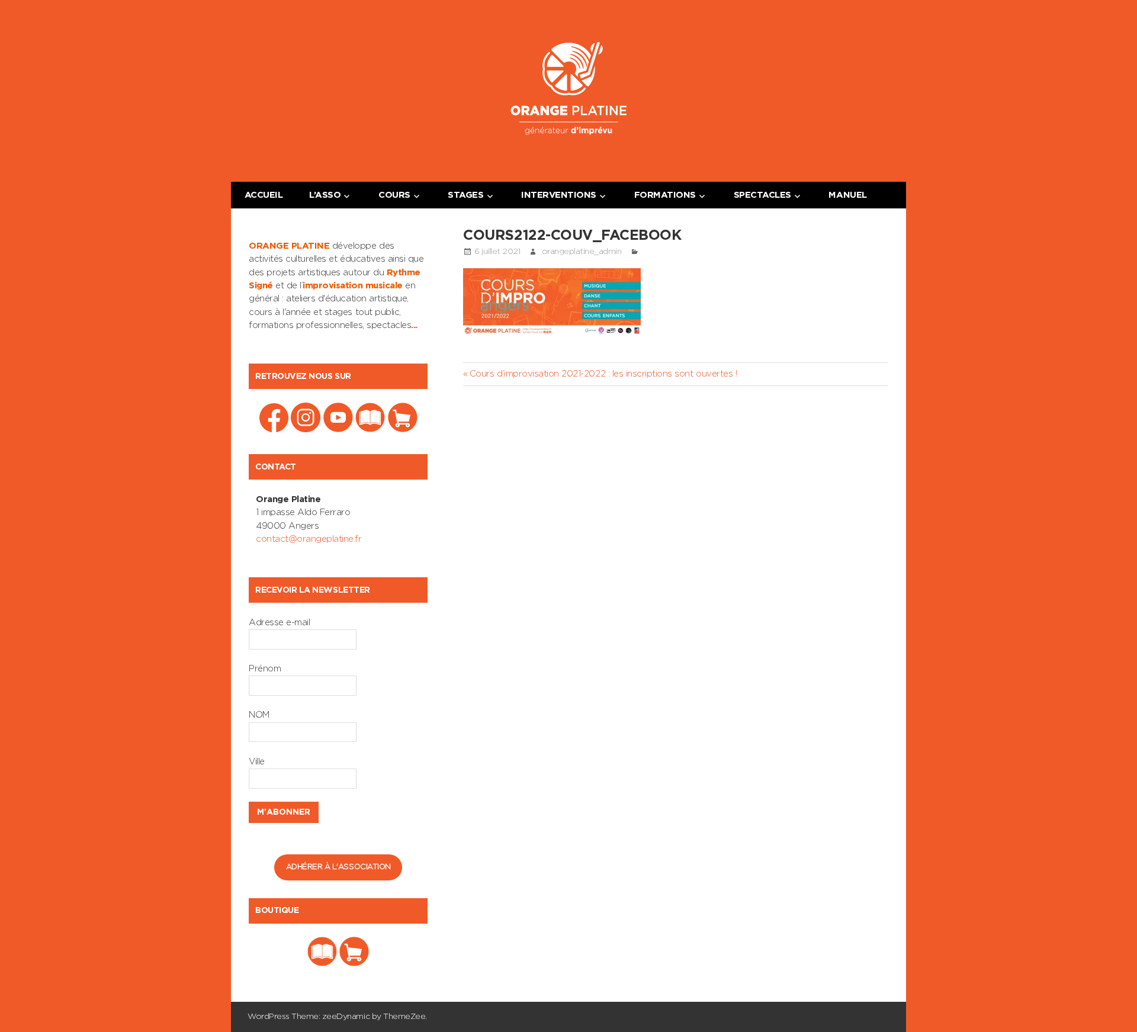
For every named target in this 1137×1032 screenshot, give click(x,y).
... (414, 325)
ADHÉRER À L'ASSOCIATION (338, 867)
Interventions (558, 195)
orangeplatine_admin (582, 251)
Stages (465, 195)
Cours (394, 195)
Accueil (264, 195)
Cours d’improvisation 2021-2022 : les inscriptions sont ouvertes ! (603, 373)
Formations (665, 195)
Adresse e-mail (279, 622)
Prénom (265, 668)
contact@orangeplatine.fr (308, 539)
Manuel (847, 195)
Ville (257, 761)
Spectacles (762, 195)
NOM (259, 714)
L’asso (325, 195)
